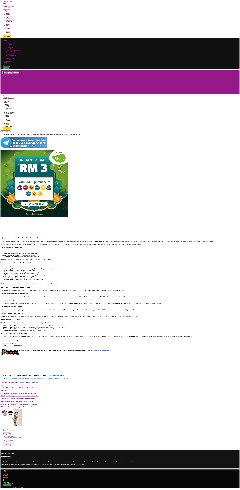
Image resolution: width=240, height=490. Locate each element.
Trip (15, 333)
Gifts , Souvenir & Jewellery (11, 52)
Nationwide (8, 18)
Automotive (8, 41)
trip (104, 316)
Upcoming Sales (6, 63)
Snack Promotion (64, 378)
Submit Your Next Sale (8, 483)
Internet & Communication (11, 55)
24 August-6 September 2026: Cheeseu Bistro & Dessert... (17, 401)
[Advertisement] (38, 84)
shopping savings (55, 378)
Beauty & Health (9, 45)
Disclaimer (5, 480)
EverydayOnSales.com (5, 462)
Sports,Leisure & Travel (10, 58)
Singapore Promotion (39, 464)
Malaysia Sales (6, 7)
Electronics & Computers (10, 48)
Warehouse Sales (7, 5)
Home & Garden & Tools (10, 54)
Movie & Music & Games (10, 56)
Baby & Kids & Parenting (10, 43)
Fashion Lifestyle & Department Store (13, 50)
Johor (7, 12)
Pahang (7, 23)
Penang (7, 24)
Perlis (7, 27)
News (4, 65)
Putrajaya (8, 28)
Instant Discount (28, 378)
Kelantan (8, 14)
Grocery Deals (20, 378)
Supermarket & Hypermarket (11, 59)
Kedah (7, 13)
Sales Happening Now (7, 61)
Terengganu (9, 34)
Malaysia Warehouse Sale (78, 462)
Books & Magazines (9, 47)
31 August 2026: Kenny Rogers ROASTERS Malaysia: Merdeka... (18, 404)
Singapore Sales (16, 464)
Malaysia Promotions (38, 378)
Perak (7, 25)
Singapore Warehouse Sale (26, 464)
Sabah (7, 29)
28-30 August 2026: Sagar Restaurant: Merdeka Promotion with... (19, 396)
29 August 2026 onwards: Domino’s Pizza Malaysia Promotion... (18, 398)
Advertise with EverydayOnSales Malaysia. (99, 350)
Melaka (7, 17)
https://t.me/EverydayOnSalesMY (54, 375)
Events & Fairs (6, 9)
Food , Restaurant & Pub (10, 51)
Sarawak (8, 31)
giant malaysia (13, 378)
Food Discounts (4, 378)
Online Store (9, 21)
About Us (5, 479)
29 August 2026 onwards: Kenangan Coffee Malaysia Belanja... (18, 407)
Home (4, 3)
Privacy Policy (6, 482)
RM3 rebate (47, 378)
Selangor (8, 32)
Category (5, 40)
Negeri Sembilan (10, 20)
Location (5, 10)
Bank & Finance (9, 44)
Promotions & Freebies (8, 6)
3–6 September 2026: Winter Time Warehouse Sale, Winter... (18, 393)
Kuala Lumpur (9, 16)
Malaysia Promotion (89, 462)
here (83, 464)
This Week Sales (6, 62)
